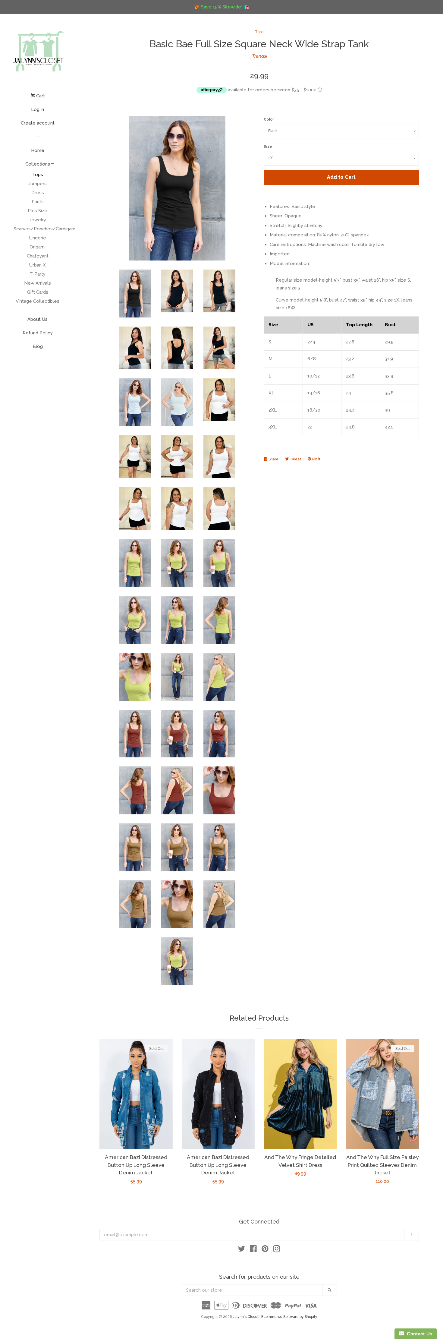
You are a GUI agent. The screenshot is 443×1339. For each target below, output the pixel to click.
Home (37, 150)
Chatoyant (38, 256)
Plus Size (37, 210)
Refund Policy (38, 333)
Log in (37, 109)
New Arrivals (37, 283)
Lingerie (37, 238)
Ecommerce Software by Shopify (289, 1317)
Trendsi (259, 56)
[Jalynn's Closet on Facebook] (253, 1250)
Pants (38, 201)
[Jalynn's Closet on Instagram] (276, 1250)
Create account (38, 123)
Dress (37, 192)
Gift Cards (37, 292)
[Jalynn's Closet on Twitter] (241, 1250)
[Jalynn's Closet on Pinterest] (265, 1250)
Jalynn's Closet (246, 1317)
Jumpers (37, 183)
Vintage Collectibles (37, 301)
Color (269, 119)
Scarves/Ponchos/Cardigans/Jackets (38, 229)
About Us (37, 319)
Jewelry (37, 220)
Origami (38, 247)
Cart (40, 96)
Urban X (37, 265)
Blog (38, 346)
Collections (37, 164)
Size (268, 146)
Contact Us (418, 1333)
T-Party (38, 274)
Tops (37, 174)
